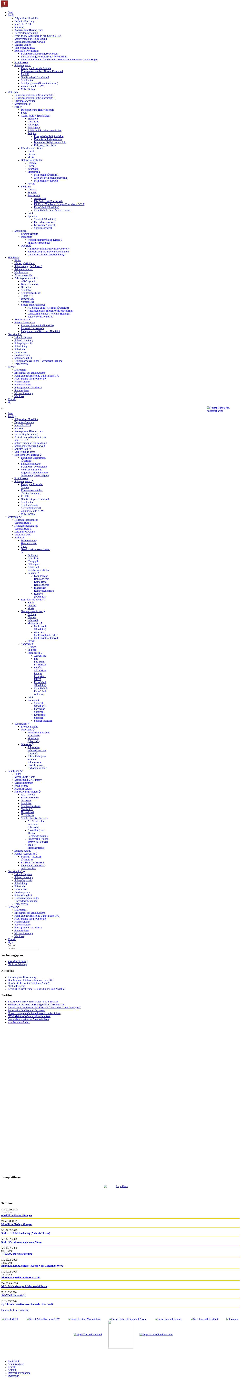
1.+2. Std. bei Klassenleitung (16, 1253)
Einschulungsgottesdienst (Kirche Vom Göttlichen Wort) (32, 1265)
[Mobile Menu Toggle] (2, 7)
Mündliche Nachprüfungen (16, 1224)
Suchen (12, 945)
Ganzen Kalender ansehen (15, 1310)
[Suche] (9, 402)
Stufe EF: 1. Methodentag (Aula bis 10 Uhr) (25, 1233)
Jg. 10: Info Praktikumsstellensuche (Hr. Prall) (27, 1304)
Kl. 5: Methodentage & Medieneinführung (24, 1286)
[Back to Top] (4, 3)
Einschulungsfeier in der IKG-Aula (20, 1277)
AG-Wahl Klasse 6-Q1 (13, 1295)
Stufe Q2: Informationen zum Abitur (21, 1242)
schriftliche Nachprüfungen (16, 1215)
